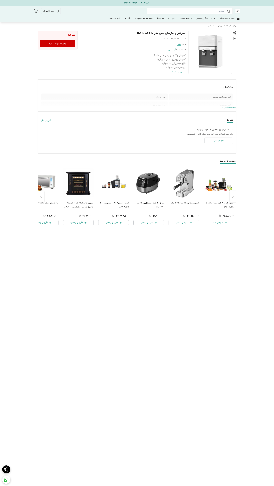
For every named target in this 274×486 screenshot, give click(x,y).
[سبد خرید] (36, 11)
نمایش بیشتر (230, 107)
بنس (179, 44)
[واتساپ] (6, 480)
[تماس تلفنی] (6, 469)
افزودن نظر (46, 120)
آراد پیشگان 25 (231, 25)
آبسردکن (211, 25)
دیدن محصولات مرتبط (58, 43)
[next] (41, 196)
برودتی (220, 25)
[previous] (233, 196)
